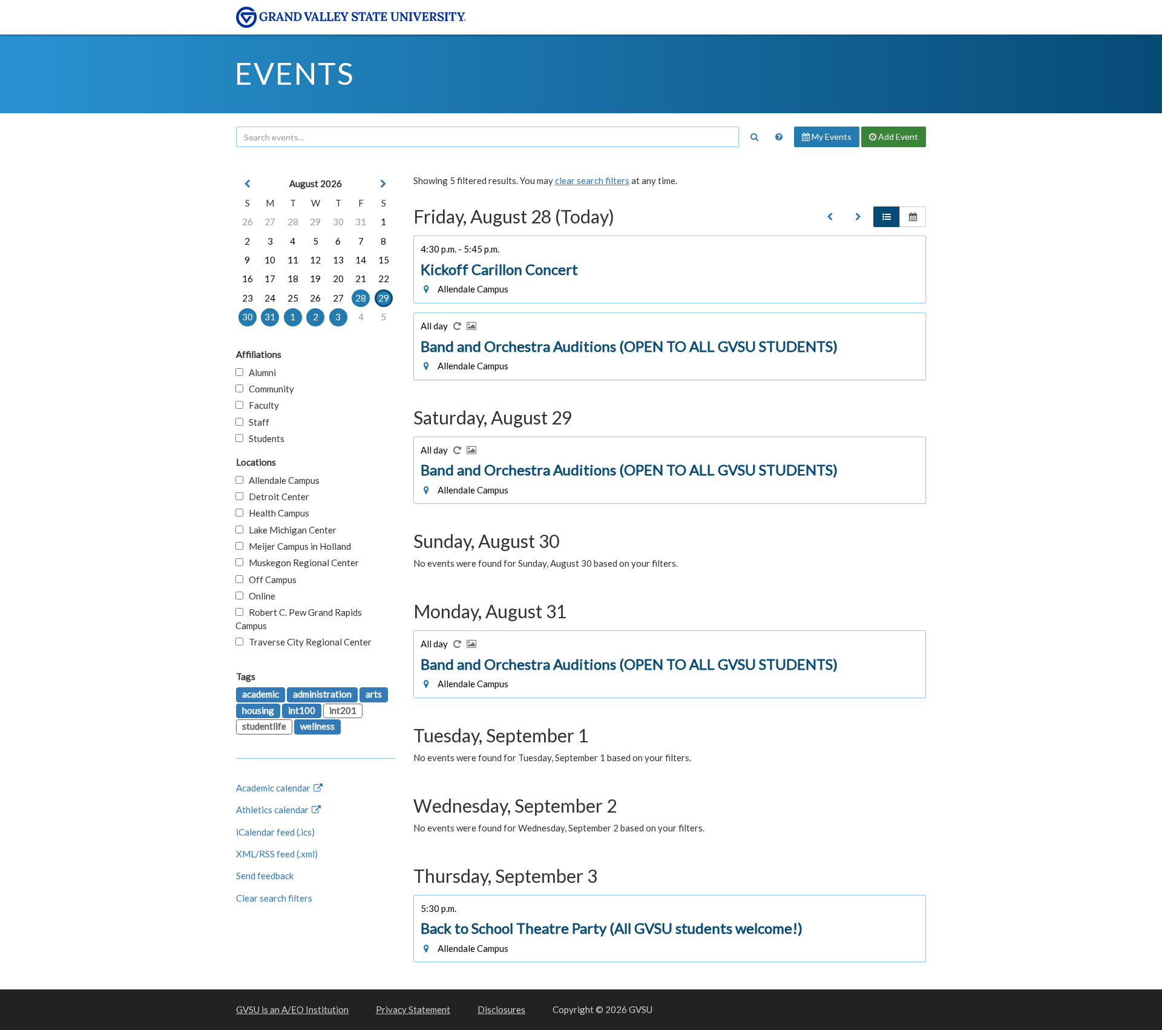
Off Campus (270, 579)
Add (897, 136)
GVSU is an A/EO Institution (292, 1009)
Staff (256, 422)
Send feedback (265, 875)
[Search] (754, 137)
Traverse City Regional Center (307, 641)
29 (315, 221)
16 (247, 278)
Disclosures (501, 1009)
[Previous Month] (247, 184)
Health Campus (276, 512)
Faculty (261, 405)
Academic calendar (274, 787)
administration (322, 693)
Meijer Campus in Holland (297, 546)
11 (292, 259)
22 (383, 278)
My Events (831, 136)
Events (294, 73)
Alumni (259, 372)
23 (247, 297)
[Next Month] (384, 184)
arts (374, 693)
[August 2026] (829, 216)
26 (247, 221)
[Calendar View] (912, 216)
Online (259, 595)
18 (292, 278)
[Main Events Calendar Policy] (779, 137)
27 (269, 221)
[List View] (886, 216)
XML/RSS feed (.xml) (277, 853)
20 (338, 278)
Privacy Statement (413, 1009)
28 (292, 221)
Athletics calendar (273, 809)
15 (383, 259)
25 (292, 297)
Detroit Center (276, 496)
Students (263, 438)
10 (269, 259)
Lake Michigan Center (289, 529)
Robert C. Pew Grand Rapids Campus (298, 618)
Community (268, 388)
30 (338, 221)
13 (338, 259)
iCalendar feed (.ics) (275, 832)
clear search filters (592, 180)
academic (260, 693)
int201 (342, 710)
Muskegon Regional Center (301, 562)
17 (269, 278)
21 (360, 278)
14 (360, 259)
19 (315, 278)
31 (360, 221)
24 (269, 297)
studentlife (264, 726)
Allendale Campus (281, 480)
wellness (317, 726)
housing (258, 710)
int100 (301, 710)
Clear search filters (274, 898)
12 (315, 259)
